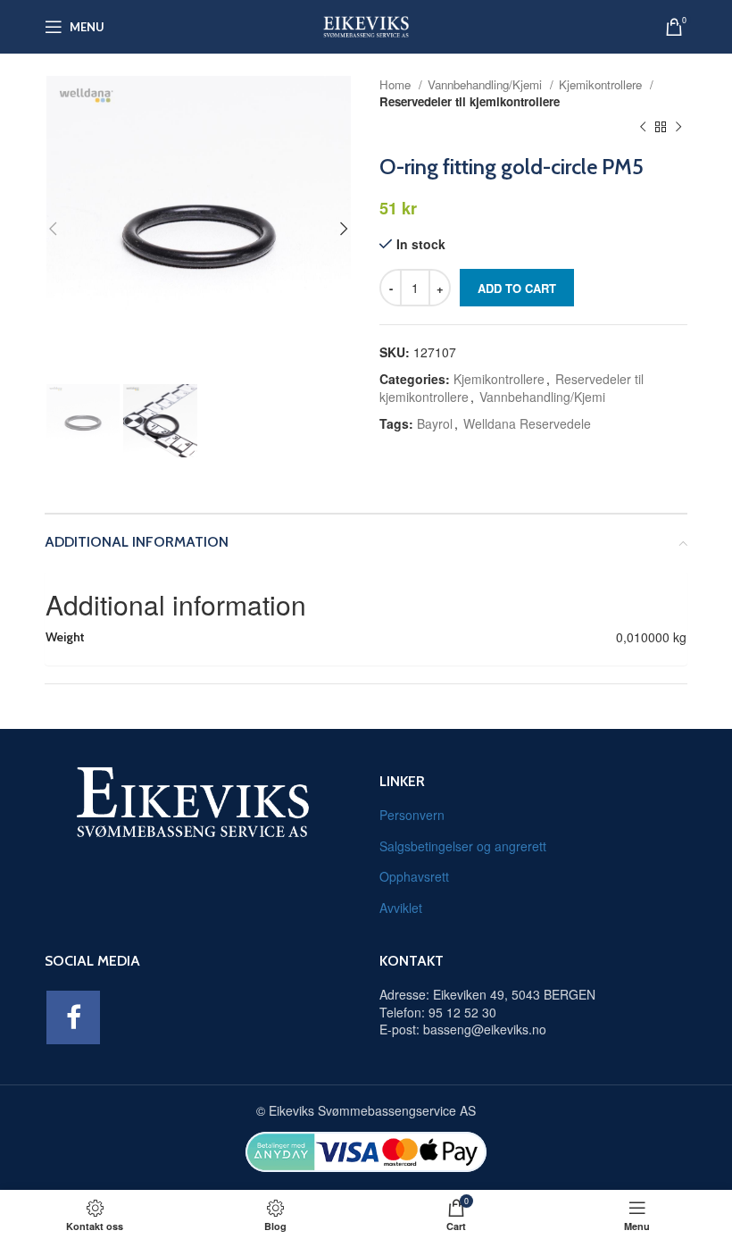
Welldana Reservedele (527, 423)
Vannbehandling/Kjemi (486, 84)
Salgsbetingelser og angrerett (462, 846)
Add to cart (517, 288)
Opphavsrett (414, 876)
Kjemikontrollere (602, 84)
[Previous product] (643, 128)
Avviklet (400, 908)
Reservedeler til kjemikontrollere (469, 101)
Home (396, 84)
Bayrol (435, 423)
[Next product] (678, 128)
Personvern (412, 815)
